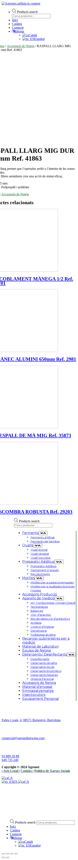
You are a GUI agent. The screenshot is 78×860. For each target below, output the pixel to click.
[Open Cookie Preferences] (33, 814)
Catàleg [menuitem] (15, 830)
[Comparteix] (7, 853)
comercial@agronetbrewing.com (23, 738)
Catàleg (17, 24)
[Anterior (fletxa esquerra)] (3, 857)
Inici (15, 20)
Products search (27, 12)
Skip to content (30, 3)
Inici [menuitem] (13, 826)
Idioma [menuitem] (17, 838)
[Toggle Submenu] (43, 533)
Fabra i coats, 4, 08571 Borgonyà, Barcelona (31, 720)
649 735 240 (10, 760)
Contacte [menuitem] (16, 834)
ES (15, 781)
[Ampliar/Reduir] (15, 853)
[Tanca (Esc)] (3, 853)
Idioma (19, 31)
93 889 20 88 (10, 756)
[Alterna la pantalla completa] (11, 853)
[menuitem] (25, 841)
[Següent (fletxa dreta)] (7, 857)
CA (10, 778)
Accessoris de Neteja (20, 46)
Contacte (18, 27)
